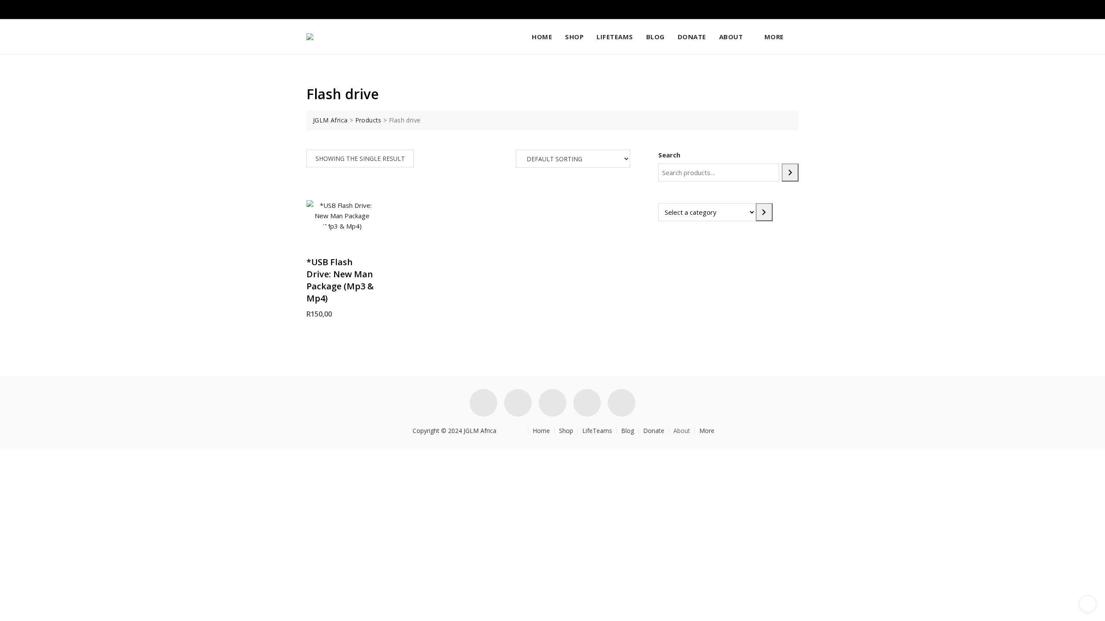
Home (542, 36)
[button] (320, 234)
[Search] (790, 172)
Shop (574, 36)
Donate (692, 36)
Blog (655, 36)
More (774, 36)
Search (669, 155)
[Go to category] (764, 212)
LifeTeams (615, 36)
